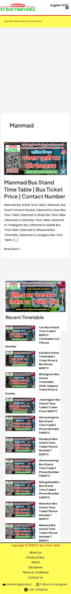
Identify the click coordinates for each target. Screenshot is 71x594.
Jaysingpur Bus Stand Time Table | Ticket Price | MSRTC (49, 405)
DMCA (36, 562)
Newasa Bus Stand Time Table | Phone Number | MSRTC (48, 532)
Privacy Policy (35, 557)
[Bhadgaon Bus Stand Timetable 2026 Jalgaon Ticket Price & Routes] (20, 380)
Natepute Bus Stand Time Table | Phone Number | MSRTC (48, 446)
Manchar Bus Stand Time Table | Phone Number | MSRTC (48, 511)
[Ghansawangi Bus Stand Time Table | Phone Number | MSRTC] (20, 466)
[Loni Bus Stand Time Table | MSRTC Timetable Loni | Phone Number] (20, 333)
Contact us (35, 577)
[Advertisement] (35, 65)
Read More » (12, 249)
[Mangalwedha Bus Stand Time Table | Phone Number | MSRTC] (20, 487)
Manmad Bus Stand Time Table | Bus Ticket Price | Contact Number (34, 189)
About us (35, 552)
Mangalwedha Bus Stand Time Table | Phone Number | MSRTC (49, 489)
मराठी (64, 5)
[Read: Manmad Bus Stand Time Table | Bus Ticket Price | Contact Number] (35, 158)
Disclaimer (35, 567)
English (55, 5)
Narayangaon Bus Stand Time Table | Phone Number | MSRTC (49, 425)
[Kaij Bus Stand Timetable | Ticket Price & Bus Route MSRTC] (20, 358)
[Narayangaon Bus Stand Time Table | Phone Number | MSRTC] (20, 423)
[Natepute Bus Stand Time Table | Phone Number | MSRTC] (20, 444)
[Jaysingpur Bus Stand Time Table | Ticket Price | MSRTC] (20, 405)
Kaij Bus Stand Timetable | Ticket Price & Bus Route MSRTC (49, 360)
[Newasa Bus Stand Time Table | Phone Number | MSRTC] (20, 531)
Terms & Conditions (35, 572)
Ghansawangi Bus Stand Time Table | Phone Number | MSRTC (49, 468)
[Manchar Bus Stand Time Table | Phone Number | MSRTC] (20, 509)
